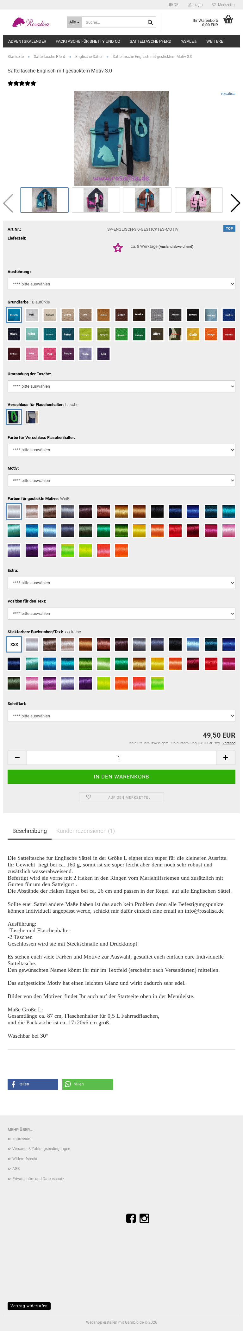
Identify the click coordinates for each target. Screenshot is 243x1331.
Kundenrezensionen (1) (85, 831)
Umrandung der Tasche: (29, 374)
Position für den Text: (27, 601)
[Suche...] (150, 22)
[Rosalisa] (33, 22)
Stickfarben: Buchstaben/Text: (44, 631)
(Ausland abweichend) (176, 247)
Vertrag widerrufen (29, 1306)
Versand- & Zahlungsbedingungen (41, 1149)
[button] (173, 4)
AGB (16, 1168)
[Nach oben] (225, 1321)
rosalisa (228, 93)
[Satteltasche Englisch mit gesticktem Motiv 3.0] (121, 137)
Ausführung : (19, 271)
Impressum (22, 1139)
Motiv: (13, 468)
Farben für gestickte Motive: (39, 498)
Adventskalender (27, 41)
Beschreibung (29, 831)
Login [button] (197, 5)
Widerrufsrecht (24, 1159)
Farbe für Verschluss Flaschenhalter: (41, 437)
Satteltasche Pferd (150, 41)
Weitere (214, 41)
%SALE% (189, 41)
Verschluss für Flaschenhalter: (43, 404)
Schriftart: (17, 703)
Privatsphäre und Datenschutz (38, 1179)
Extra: (13, 570)
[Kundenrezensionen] (22, 87)
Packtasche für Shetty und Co (88, 41)
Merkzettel (225, 5)
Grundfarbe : (29, 302)
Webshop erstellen (101, 1322)
